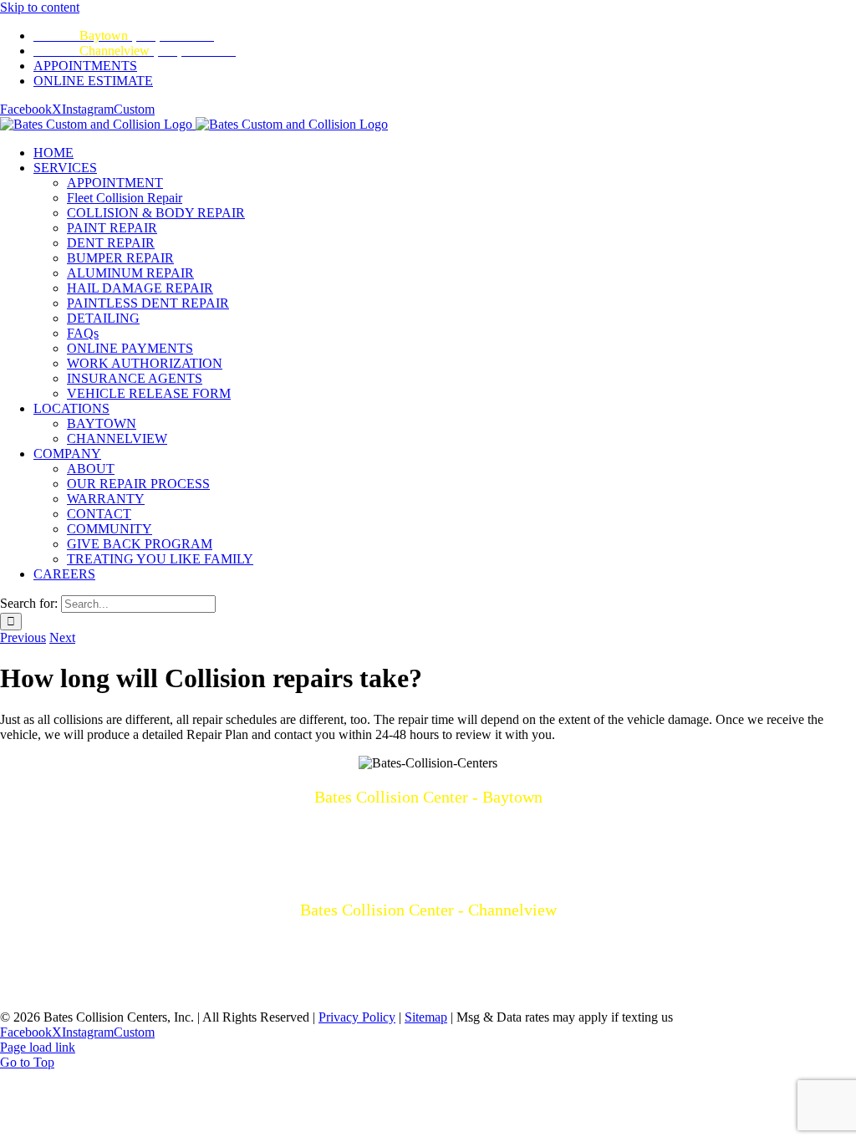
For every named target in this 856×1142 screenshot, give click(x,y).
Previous (23, 637)
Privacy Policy (356, 1017)
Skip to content (39, 7)
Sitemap (426, 1017)
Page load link (37, 1047)
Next (62, 637)
